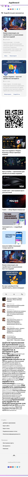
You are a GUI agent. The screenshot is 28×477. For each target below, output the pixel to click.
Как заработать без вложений (14, 361)
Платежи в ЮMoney (19, 390)
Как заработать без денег (10, 362)
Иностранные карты (8, 443)
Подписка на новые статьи (10, 431)
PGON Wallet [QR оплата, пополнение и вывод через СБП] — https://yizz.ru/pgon (16, 338)
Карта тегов (6, 428)
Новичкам (5, 448)
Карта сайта (6, 425)
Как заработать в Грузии (13, 365)
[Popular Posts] (14, 294)
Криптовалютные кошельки (9, 388)
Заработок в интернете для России (10, 352)
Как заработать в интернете (11, 375)
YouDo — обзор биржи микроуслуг (13, 209)
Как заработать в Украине (14, 368)
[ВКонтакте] (13, 9)
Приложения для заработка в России (12, 395)
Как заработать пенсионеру (12, 381)
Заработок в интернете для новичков (11, 357)
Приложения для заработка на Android (13, 401)
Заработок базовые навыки (16, 348)
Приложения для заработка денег (11, 396)
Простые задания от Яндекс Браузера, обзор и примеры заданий (11, 152)
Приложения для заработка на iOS (14, 404)
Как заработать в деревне (17, 373)
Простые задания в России (12, 408)
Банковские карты (14, 346)
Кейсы (5, 55)
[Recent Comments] (22, 294)
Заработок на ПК (13, 360)
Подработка (16, 94)
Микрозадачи (13, 55)
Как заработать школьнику (14, 386)
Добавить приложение (9, 423)
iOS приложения (10, 344)
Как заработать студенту (14, 385)
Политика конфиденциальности (11, 434)
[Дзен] (20, 9)
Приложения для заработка (9, 392)
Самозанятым (12, 410)
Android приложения (13, 343)
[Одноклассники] (15, 9)
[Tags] (6, 294)
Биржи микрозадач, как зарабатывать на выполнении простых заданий (13, 34)
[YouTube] (11, 9)
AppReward (14, 3)
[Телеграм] (17, 9)
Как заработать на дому (11, 379)
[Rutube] (8, 9)
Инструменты (6, 445)
